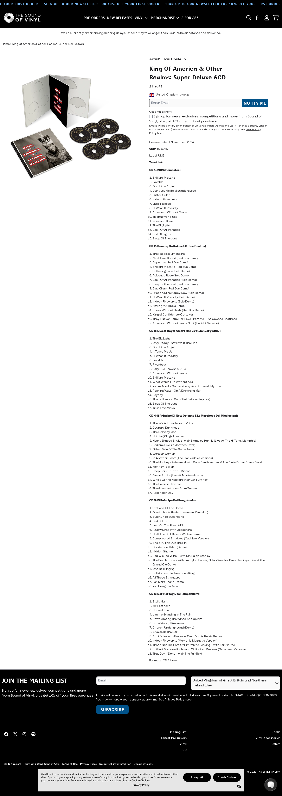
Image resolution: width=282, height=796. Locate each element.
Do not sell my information (115, 763)
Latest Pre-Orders (174, 738)
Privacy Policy (88, 763)
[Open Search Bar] (248, 18)
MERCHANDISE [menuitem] (163, 18)
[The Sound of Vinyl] (22, 17)
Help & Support (11, 763)
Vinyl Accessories (268, 738)
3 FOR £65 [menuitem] (190, 18)
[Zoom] (71, 126)
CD (184, 750)
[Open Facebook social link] (6, 734)
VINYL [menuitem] (139, 18)
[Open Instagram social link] (24, 734)
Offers (275, 744)
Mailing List (178, 732)
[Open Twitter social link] (15, 734)
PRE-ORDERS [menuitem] (94, 18)
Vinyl (183, 744)
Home (6, 44)
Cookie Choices (143, 763)
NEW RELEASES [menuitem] (119, 18)
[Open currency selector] (257, 17)
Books (275, 732)
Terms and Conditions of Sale (41, 763)
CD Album (170, 660)
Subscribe (112, 709)
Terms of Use (70, 763)
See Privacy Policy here (175, 699)
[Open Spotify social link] (33, 734)
